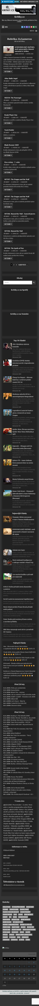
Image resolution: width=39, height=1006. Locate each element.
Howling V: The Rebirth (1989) (20, 716)
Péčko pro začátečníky (18, 688)
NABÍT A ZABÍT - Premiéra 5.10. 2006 (23, 697)
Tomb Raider (9, 130)
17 (5, 974)
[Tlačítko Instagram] (29, 27)
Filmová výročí (24, 909)
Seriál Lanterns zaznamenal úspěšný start (18, 599)
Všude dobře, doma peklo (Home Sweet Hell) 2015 (19, 652)
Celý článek (8, 71)
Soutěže (28, 932)
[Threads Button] (27, 27)
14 (24, 970)
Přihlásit (6, 850)
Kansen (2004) (8, 838)
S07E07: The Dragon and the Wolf (16, 179)
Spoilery (11, 935)
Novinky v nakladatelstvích (10, 925)
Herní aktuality (28, 914)
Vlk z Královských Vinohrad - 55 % (22, 794)
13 (19, 970)
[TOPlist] (5, 948)
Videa (18, 937)
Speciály (5, 935)
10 (5, 970)
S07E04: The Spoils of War (14, 248)
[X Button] (22, 27)
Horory (5, 917)
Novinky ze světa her (26, 925)
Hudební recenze (23, 917)
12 (14, 970)
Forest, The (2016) (17, 777)
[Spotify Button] (34, 27)
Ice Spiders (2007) (17, 750)
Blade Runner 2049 (11, 145)
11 (9, 970)
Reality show (15, 927)
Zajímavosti (25, 937)
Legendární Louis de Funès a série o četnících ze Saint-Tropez (22, 413)
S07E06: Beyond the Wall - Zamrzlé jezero (19, 214)
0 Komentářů (8, 55)
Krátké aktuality (25, 920)
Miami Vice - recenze (18, 692)
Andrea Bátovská (19, 53)
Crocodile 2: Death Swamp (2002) (22, 742)
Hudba (15, 917)
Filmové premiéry (25, 912)
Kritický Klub (15, 920)
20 (19, 974)
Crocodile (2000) (16, 740)
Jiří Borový (6, 81)
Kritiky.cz (19, 16)
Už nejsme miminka (17, 759)
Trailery (5, 937)
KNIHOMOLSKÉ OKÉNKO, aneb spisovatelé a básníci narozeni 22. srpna (23, 532)
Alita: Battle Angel (10, 78)
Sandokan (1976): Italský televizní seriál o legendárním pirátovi (23, 363)
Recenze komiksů (16, 930)
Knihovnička (6, 920)
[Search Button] (36, 27)
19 (14, 974)
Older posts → (23, 265)
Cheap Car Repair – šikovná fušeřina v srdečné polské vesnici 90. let (22, 380)
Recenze (23, 927)
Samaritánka (15, 690)
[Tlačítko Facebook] (24, 27)
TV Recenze (12, 937)
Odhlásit (12, 850)
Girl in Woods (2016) (17, 788)
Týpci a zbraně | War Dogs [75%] (21, 748)
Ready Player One (10, 115)
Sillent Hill (14, 699)
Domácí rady (29, 907)
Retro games (6, 932)
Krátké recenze (7, 922)
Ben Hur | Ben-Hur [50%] (19, 761)
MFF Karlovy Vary (18, 922)
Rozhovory (15, 932)
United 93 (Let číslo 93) (18, 703)
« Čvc (4, 985)
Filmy (15, 914)
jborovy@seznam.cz (17, 885)
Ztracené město (16, 705)
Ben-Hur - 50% (15, 757)
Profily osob (6, 927)
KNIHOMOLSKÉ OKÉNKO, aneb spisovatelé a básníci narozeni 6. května (25, 49)
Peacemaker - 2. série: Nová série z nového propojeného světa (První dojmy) (17, 807)
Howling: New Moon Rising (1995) (22, 720)
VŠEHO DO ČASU (18, 550)
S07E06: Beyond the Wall (13, 231)
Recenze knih (6, 930)
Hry (10, 917)
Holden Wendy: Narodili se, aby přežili (23, 718)
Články (28, 940)
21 (24, 974)
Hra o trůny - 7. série (12, 162)
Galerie (20, 914)
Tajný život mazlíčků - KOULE (20, 722)
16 (34, 970)
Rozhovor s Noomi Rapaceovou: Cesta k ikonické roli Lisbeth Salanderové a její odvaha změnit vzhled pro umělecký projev (19, 673)
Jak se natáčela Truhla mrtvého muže (23, 694)
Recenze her (30, 927)
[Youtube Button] (31, 27)
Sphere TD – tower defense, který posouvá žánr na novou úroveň (22, 463)
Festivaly (5, 909)
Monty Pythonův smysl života (22, 479)
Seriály (22, 932)
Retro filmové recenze (29, 930)
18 (9, 974)
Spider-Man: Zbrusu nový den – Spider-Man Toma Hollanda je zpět (23, 431)
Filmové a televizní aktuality (11, 912)
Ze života (21, 940)
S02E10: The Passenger (12, 98)
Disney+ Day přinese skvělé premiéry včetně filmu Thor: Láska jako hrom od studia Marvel (18, 812)
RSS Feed (6, 858)
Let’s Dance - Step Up (18, 701)
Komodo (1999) (23, 840)
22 (29, 974)
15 (29, 970)
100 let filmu (6, 907)
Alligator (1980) (16, 744)
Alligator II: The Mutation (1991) (21, 746)
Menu (6, 27)
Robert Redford (16, 733)
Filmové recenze (7, 914)
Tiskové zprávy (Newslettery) (24, 935)
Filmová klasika (14, 909)
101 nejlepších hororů (18, 907)
